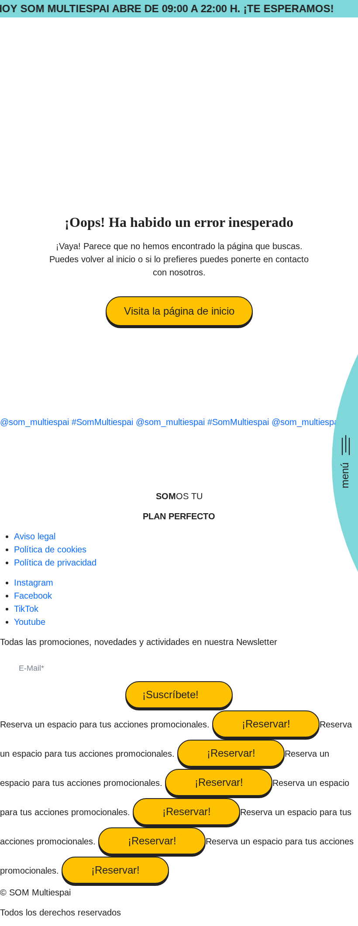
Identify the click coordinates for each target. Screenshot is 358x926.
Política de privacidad (55, 562)
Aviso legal (34, 536)
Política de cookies (50, 549)
